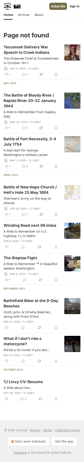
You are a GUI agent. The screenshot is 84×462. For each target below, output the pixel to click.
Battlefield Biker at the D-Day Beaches (31, 303)
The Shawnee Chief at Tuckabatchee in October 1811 (31, 60)
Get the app (64, 441)
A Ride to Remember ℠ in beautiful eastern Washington (30, 265)
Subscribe (58, 6)
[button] (8, 15)
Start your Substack (30, 441)
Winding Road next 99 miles (30, 225)
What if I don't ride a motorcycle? (22, 341)
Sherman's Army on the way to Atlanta (27, 200)
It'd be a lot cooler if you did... (26, 350)
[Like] (6, 247)
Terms (47, 430)
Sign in (75, 6)
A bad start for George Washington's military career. (26, 152)
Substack (20, 452)
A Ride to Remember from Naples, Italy (30, 114)
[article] (42, 60)
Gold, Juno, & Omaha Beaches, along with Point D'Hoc (27, 314)
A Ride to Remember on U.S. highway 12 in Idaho (25, 233)
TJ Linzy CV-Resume (23, 382)
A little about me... (18, 387)
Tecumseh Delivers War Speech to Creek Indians (27, 50)
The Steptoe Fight (20, 258)
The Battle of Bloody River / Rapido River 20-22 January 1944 (30, 100)
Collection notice (67, 430)
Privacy (35, 430)
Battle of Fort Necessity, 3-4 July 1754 (30, 142)
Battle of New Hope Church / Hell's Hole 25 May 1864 (30, 190)
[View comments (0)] (23, 247)
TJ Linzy (34, 68)
